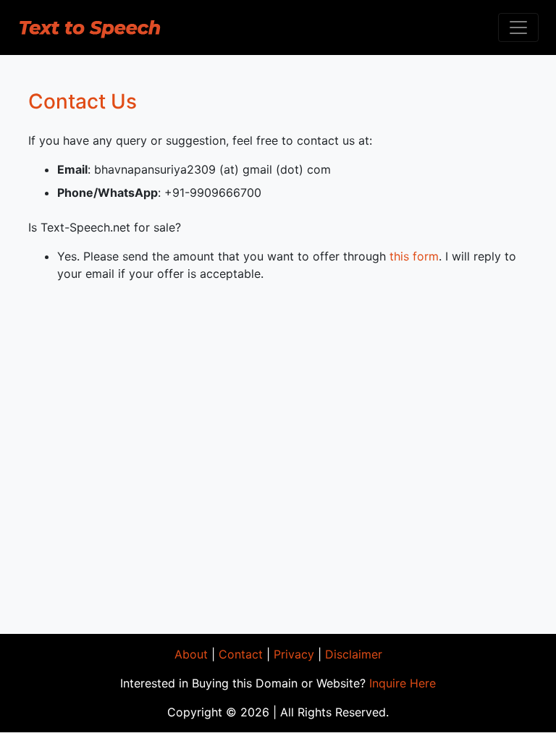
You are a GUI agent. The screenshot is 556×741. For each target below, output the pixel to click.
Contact (241, 654)
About (191, 654)
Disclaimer (353, 654)
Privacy (294, 654)
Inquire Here (402, 683)
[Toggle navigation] (518, 27)
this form (414, 256)
